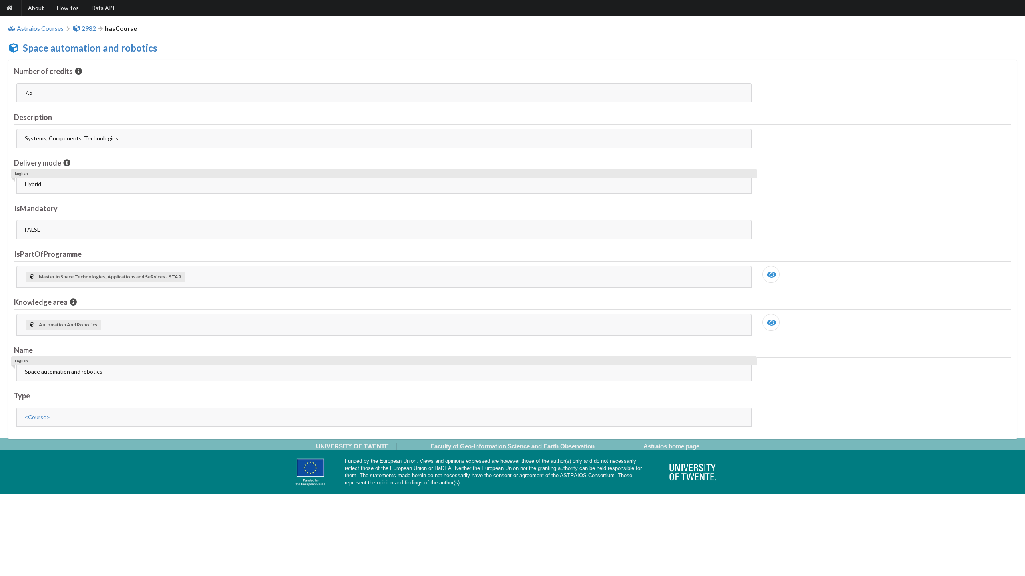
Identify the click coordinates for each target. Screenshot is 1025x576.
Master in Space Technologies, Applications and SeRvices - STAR (110, 277)
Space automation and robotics (90, 48)
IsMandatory (36, 208)
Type (22, 395)
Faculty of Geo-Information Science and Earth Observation (513, 446)
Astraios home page (671, 446)
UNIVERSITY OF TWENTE (352, 446)
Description (33, 117)
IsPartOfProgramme (48, 254)
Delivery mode (37, 162)
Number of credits (43, 71)
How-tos (68, 7)
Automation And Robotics (68, 325)
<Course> (37, 417)
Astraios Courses (40, 28)
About (36, 7)
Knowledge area (41, 302)
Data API (103, 7)
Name (23, 350)
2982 (89, 28)
